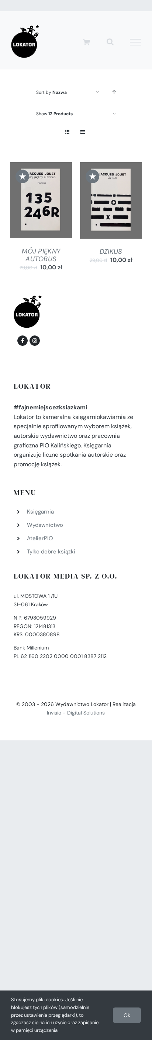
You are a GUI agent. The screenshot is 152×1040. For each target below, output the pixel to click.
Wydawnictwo (45, 525)
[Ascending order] (114, 92)
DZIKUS (111, 251)
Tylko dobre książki (51, 551)
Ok (127, 1015)
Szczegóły (41, 210)
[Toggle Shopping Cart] (86, 42)
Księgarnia (40, 511)
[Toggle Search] (110, 41)
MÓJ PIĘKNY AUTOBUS (41, 255)
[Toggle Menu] (135, 42)
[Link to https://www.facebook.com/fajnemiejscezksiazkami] (22, 340)
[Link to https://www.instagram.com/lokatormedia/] (35, 340)
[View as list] (82, 132)
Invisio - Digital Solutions (76, 712)
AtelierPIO (40, 538)
